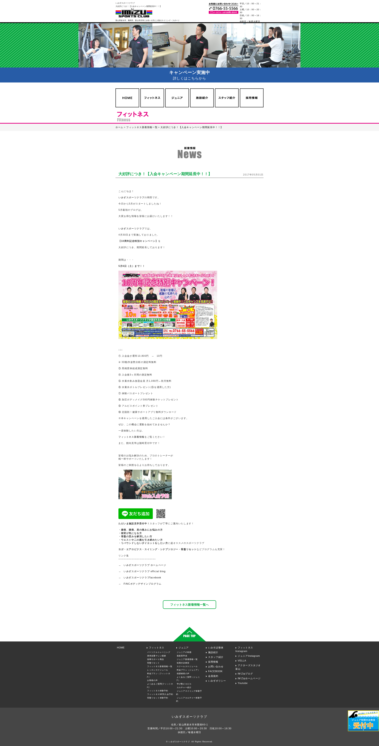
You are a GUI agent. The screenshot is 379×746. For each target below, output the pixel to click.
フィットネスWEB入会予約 (160, 694)
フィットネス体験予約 (157, 691)
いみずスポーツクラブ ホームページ (145, 565)
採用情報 (213, 661)
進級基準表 (182, 656)
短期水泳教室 (183, 663)
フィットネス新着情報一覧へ (189, 605)
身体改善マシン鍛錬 (156, 656)
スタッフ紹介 (215, 657)
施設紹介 (213, 652)
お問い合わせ (215, 666)
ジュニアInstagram (249, 655)
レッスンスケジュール (157, 670)
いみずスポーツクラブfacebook (142, 577)
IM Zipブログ (245, 673)
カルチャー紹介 (184, 687)
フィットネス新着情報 (131, 437)
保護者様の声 (183, 673)
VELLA (242, 660)
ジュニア (184, 647)
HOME (121, 647)
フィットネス (156, 647)
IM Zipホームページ (249, 678)
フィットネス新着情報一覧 (159, 666)
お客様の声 (152, 680)
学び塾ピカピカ (184, 684)
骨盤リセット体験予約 (157, 698)
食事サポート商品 (155, 659)
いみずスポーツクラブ (131, 197)
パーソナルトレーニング (158, 652)
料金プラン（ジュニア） (188, 670)
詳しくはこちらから (189, 75)
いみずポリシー (217, 680)
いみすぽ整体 (215, 647)
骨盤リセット (153, 663)
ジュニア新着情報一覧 (187, 659)
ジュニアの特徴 (184, 652)
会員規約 (213, 676)
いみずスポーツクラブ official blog (145, 571)
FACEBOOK (215, 671)
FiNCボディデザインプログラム (143, 584)
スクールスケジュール (187, 666)
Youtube (243, 683)
